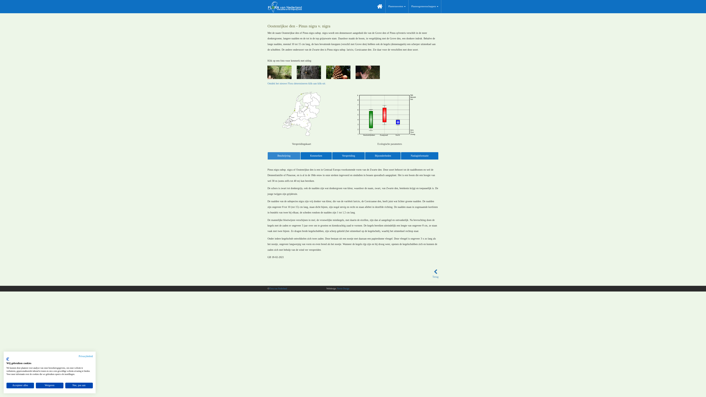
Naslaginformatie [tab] (420, 155)
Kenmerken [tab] (316, 155)
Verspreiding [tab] (348, 155)
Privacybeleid (86, 356)
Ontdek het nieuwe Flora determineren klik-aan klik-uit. (297, 83)
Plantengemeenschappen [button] (423, 6)
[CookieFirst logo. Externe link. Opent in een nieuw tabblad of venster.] (7, 359)
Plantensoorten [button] (396, 6)
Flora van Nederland (278, 288)
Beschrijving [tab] (283, 155)
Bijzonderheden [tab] (383, 155)
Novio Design (343, 288)
